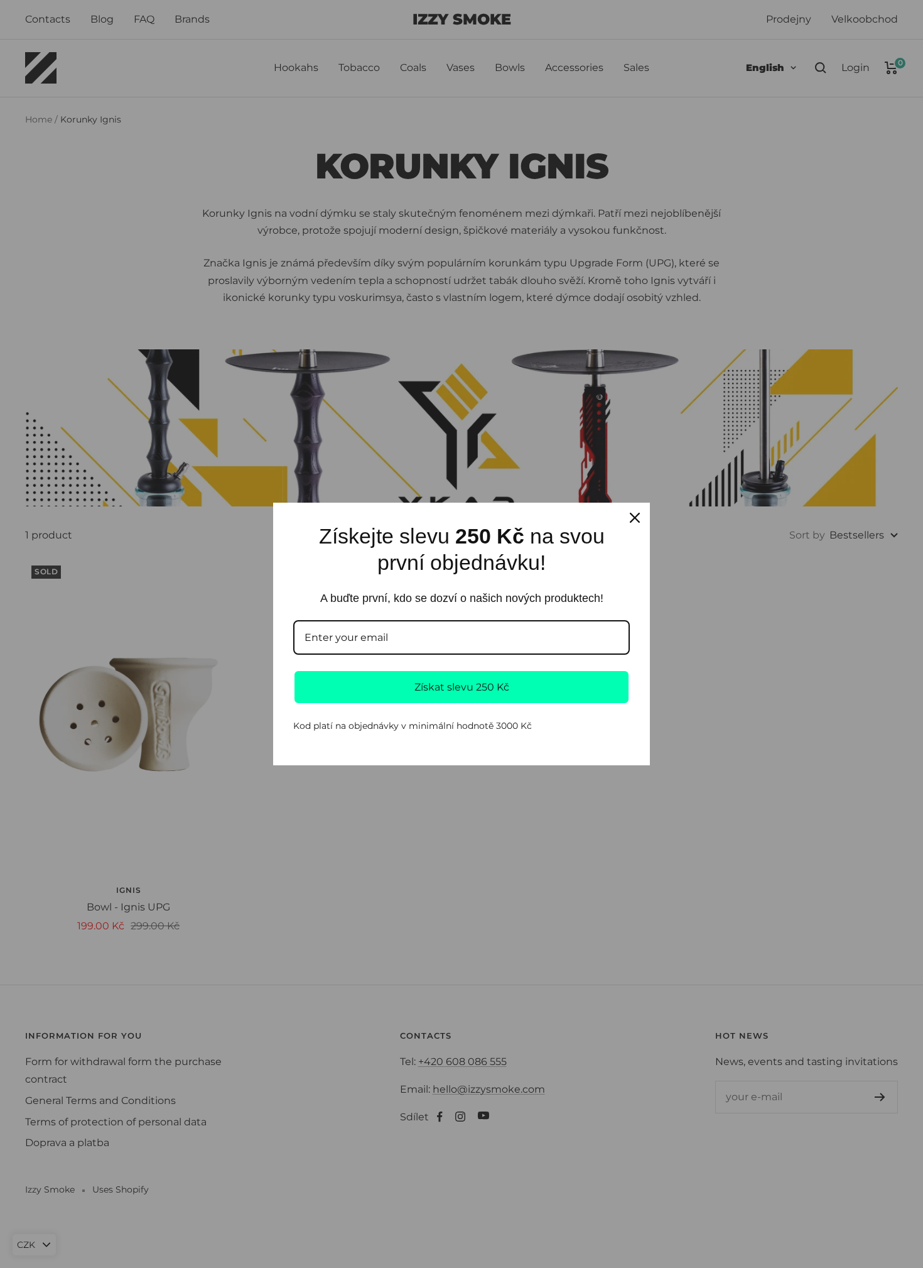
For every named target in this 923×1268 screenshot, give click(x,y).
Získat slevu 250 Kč (461, 687)
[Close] (635, 518)
